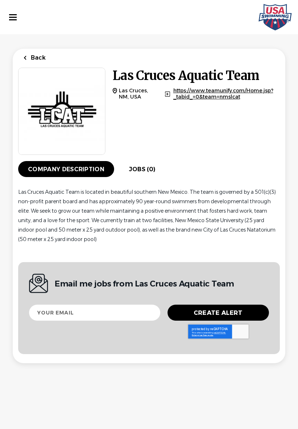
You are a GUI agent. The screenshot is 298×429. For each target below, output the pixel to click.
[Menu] (13, 17)
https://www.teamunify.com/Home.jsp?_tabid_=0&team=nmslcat (223, 94)
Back (37, 57)
